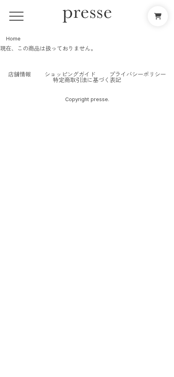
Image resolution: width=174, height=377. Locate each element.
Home (13, 39)
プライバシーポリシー (137, 74)
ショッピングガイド (70, 74)
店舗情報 (19, 74)
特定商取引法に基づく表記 (87, 80)
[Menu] (16, 16)
